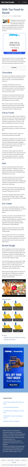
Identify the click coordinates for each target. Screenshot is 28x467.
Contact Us (23, 460)
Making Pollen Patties (9, 339)
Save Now (14, 50)
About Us (4, 460)
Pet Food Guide (7, 2)
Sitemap (14, 462)
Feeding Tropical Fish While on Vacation (14, 337)
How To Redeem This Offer (14, 53)
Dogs (5, 335)
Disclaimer (17, 460)
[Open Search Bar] (19, 2)
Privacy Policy (10, 460)
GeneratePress (22, 465)
